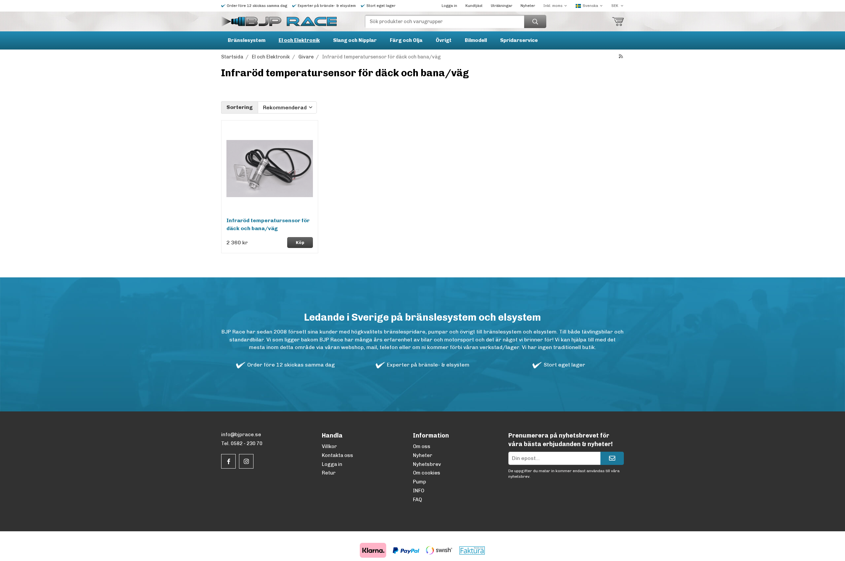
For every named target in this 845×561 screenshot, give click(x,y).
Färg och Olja (406, 40)
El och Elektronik (299, 40)
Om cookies (426, 473)
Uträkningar (501, 6)
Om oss (421, 446)
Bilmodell (476, 40)
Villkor (329, 446)
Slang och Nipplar (355, 40)
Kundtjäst (474, 6)
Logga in (449, 6)
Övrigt (444, 40)
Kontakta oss (337, 455)
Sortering (239, 107)
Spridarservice (519, 40)
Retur (329, 473)
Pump (419, 482)
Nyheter (528, 6)
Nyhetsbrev (427, 464)
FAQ (417, 500)
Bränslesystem (246, 40)
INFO (418, 491)
